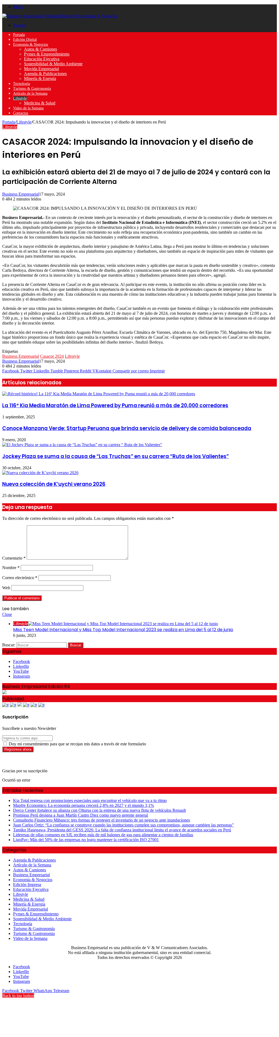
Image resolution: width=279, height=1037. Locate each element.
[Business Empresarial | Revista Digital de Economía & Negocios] (59, 16)
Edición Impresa (27, 884)
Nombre (11, 567)
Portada (19, 35)
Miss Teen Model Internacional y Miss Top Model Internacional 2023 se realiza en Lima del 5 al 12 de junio (123, 629)
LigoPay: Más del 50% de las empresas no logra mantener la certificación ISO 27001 (86, 839)
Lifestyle (20, 98)
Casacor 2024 (52, 356)
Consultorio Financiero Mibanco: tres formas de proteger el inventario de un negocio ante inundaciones (101, 820)
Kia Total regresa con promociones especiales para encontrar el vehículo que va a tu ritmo (90, 800)
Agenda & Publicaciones (45, 73)
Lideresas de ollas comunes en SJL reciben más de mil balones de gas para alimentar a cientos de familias (103, 834)
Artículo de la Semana (30, 93)
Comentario (14, 558)
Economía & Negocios (30, 44)
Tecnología (21, 84)
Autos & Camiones (40, 49)
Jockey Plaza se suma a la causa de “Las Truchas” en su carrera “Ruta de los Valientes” (115, 456)
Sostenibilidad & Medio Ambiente (53, 63)
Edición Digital (25, 40)
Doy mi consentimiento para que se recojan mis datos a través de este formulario (77, 744)
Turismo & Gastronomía (32, 89)
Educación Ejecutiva (41, 59)
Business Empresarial (20, 194)
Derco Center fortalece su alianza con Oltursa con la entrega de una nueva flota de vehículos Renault (99, 810)
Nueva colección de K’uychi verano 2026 (53, 484)
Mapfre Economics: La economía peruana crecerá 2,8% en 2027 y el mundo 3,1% (83, 805)
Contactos (20, 113)
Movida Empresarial (41, 68)
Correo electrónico (19, 577)
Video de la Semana (28, 108)
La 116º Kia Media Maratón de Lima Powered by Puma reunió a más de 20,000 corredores (115, 405)
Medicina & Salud (39, 103)
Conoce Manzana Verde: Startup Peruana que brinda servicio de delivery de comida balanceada (126, 428)
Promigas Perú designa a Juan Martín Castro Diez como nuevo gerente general (80, 815)
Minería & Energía (40, 78)
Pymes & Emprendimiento (46, 54)
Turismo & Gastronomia (34, 933)
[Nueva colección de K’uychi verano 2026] (40, 472)
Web (6, 587)
